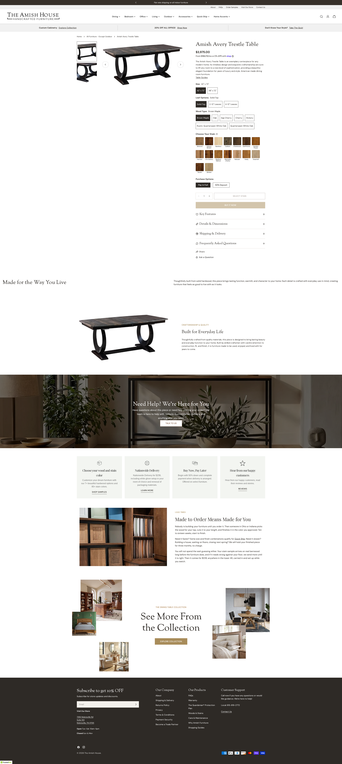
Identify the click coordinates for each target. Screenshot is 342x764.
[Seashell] (256, 154)
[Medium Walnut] (218, 154)
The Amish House (92, 753)
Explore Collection (68, 27)
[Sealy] (246, 154)
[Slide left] (105, 64)
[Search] (321, 16)
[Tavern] (200, 167)
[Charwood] (237, 141)
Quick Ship (240, 538)
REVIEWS (242, 488)
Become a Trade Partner (167, 724)
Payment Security (164, 719)
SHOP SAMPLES (99, 492)
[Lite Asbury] (209, 154)
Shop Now (182, 27)
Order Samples (232, 7)
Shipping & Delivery (165, 700)
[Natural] (237, 154)
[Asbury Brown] (209, 141)
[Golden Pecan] (256, 141)
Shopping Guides (196, 727)
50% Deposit (221, 185)
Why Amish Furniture (198, 722)
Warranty (192, 700)
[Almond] (200, 141)
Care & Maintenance (198, 718)
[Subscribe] (136, 704)
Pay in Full (203, 185)
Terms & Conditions (165, 714)
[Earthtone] (246, 141)
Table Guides (202, 77)
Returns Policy (162, 705)
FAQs (221, 7)
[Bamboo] (218, 141)
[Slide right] (180, 64)
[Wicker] (209, 167)
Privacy (159, 710)
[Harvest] (200, 154)
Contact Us (260, 7)
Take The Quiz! (296, 27)
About (213, 7)
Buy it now (230, 205)
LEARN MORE (147, 490)
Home (79, 36)
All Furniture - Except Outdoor (99, 36)
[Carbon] (228, 141)
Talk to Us (171, 423)
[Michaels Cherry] (228, 154)
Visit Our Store (247, 7)
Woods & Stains (195, 713)
